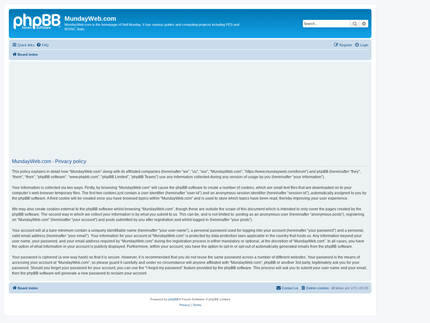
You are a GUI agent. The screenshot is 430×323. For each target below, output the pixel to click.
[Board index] (37, 20)
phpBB (173, 299)
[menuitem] (42, 45)
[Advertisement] (201, 112)
